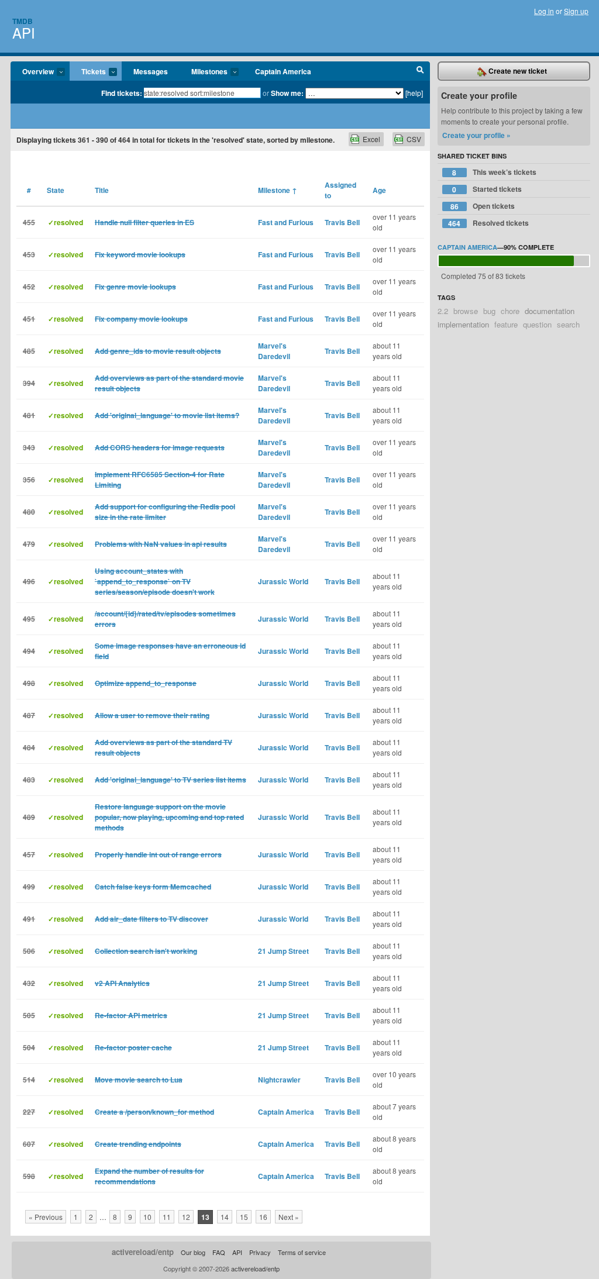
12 (186, 1217)
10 (147, 1217)
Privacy (260, 1252)
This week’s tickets (494, 172)
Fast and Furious (286, 222)
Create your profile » (476, 135)
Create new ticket (517, 70)
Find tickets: (121, 93)
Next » (288, 1217)
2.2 (443, 310)
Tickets (88, 72)
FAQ (218, 1252)
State (55, 190)
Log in (544, 11)
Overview (32, 72)
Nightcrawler (279, 1079)
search (568, 324)
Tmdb (22, 21)
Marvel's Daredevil (274, 350)
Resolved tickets (488, 223)
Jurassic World (283, 581)
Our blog (193, 1252)
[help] (414, 93)
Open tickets (482, 206)
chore (510, 310)
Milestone (277, 190)
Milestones (204, 72)
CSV (414, 139)
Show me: (287, 93)
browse (465, 310)
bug (489, 310)
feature (506, 324)
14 (225, 1217)
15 (244, 1217)
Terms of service (302, 1252)
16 (263, 1217)
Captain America (283, 71)
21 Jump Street (283, 951)
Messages (150, 71)
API (23, 32)
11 (167, 1217)
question (537, 324)
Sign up (576, 11)
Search (420, 71)
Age (379, 190)
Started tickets (487, 189)
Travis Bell (342, 222)
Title (102, 190)
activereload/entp (143, 1251)
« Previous (46, 1217)
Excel (371, 139)
